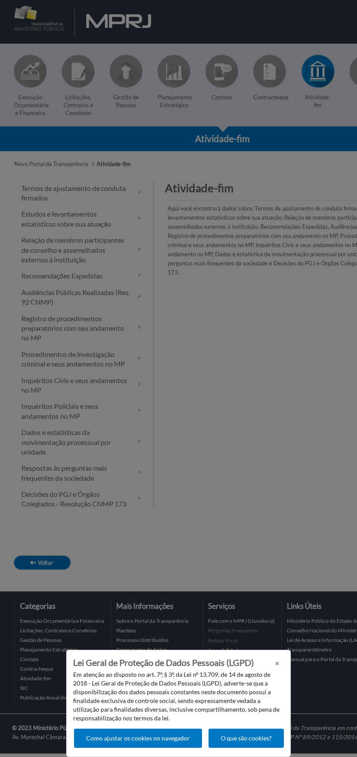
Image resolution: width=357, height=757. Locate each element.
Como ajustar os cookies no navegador (138, 738)
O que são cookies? (246, 738)
